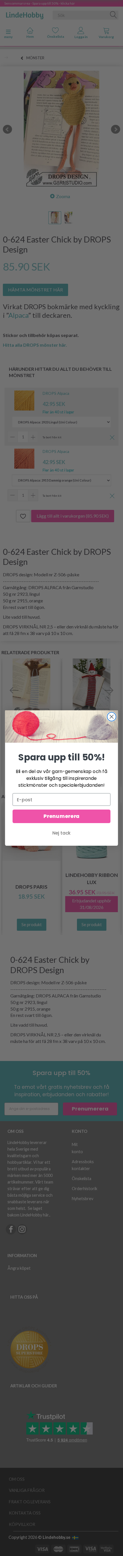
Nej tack (61, 833)
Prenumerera (61, 816)
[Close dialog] (111, 716)
